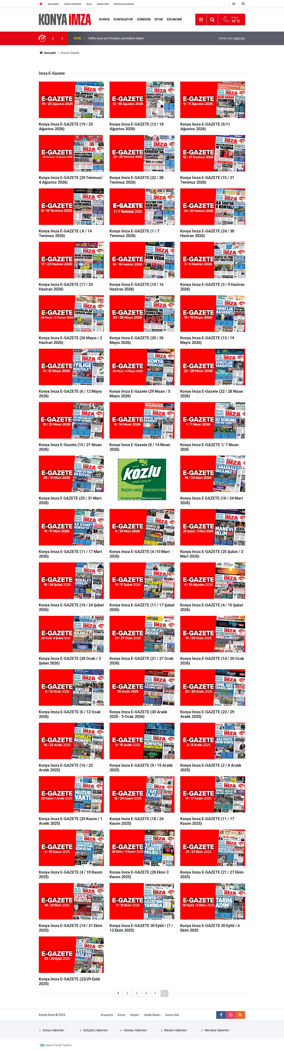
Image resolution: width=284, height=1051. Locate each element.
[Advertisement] (20, 113)
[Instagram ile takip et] (231, 1015)
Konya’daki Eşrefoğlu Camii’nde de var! (114, 38)
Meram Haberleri (175, 1030)
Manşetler (53, 4)
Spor (158, 19)
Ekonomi (174, 19)
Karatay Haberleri (135, 1030)
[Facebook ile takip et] (221, 1015)
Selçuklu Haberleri (95, 1030)
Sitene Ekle (103, 4)
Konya (104, 19)
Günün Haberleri (73, 4)
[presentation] (53, 38)
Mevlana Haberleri (217, 1030)
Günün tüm (232, 38)
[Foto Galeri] (243, 4)
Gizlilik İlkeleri (152, 1015)
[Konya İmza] (65, 19)
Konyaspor (123, 19)
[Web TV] (234, 4)
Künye (121, 1015)
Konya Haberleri (53, 1030)
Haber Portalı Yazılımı (58, 1045)
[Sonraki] (164, 993)
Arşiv (89, 4)
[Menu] (200, 19)
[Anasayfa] (41, 4)
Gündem (144, 19)
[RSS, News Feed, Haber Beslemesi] (240, 1015)
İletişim (134, 1015)
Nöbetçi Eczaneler (124, 4)
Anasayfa (107, 1015)
